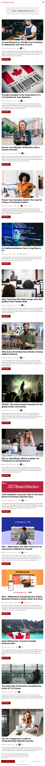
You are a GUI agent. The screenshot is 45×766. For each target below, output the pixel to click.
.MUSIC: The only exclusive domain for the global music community (22, 405)
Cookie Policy (19, 764)
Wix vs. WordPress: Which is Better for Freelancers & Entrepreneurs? (20, 459)
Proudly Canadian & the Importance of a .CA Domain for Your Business (21, 96)
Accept (8, 761)
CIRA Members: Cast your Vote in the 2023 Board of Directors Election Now (22, 495)
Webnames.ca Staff (27, 206)
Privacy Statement (24, 764)
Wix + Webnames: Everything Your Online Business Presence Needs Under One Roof (22, 598)
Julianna (26, 500)
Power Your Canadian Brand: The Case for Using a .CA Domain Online (22, 201)
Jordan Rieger (25, 254)
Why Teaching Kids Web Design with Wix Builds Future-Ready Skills (22, 300)
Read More (6, 59)
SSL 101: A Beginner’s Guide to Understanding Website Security (17, 740)
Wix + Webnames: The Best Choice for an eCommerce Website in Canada (22, 548)
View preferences (37, 761)
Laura (24, 48)
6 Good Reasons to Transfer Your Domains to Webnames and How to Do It (22, 43)
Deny (22, 761)
